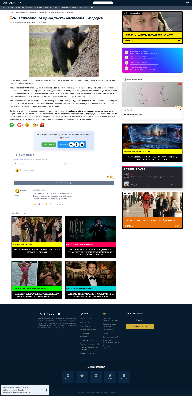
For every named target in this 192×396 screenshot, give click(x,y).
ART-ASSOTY (12, 2)
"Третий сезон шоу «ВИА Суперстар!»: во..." (143, 58)
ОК (42, 390)
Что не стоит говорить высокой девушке (150, 220)
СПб (18, 7)
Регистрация (141, 327)
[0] (12, 125)
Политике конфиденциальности (19, 392)
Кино (74, 7)
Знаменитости (65, 7)
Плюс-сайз (48, 7)
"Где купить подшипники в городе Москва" (143, 69)
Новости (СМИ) (8, 7)
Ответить (60, 204)
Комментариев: (129, 117)
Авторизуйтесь (18, 159)
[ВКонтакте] (71, 144)
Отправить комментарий (64, 183)
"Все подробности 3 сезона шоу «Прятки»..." (144, 53)
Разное (86, 7)
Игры (80, 7)
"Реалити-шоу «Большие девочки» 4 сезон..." (144, 64)
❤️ (175, 107)
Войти (187, 3)
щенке (59, 80)
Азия (56, 7)
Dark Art (29, 7)
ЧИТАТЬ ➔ (129, 41)
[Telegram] (82, 144)
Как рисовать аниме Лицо (133, 114)
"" (152, 177)
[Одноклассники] (76, 144)
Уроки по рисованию (134, 79)
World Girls (38, 7)
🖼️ (111, 177)
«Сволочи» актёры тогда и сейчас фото (149, 35)
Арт (23, 7)
